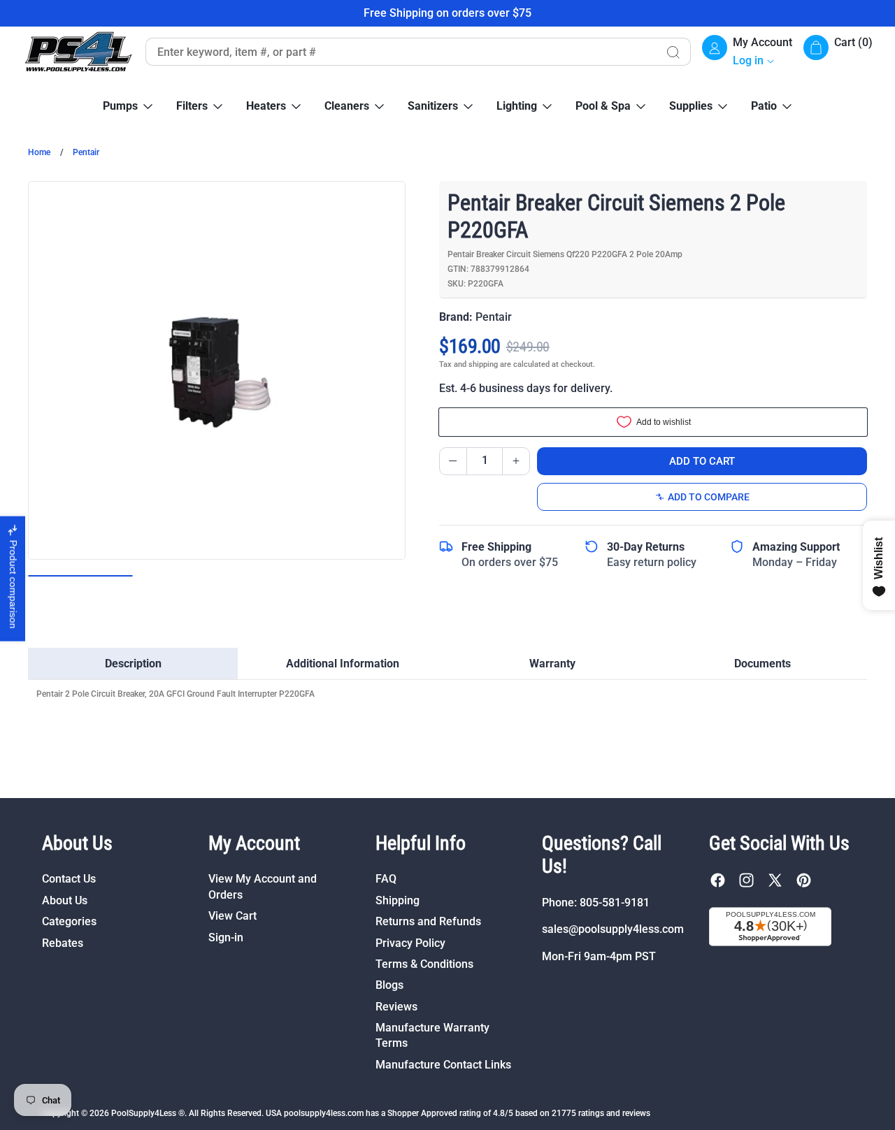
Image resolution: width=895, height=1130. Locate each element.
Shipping (397, 900)
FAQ (385, 878)
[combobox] (399, 52)
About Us (64, 900)
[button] (838, 52)
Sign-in (225, 937)
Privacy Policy (410, 943)
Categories (69, 921)
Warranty (552, 663)
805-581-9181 (615, 902)
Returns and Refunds (428, 921)
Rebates (62, 943)
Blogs (389, 985)
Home (39, 152)
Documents (762, 663)
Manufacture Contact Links (443, 1064)
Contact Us (69, 878)
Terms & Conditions (424, 964)
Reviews (396, 1006)
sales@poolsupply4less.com (613, 929)
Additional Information (342, 663)
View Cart (232, 915)
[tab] (133, 664)
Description (133, 663)
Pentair (86, 152)
